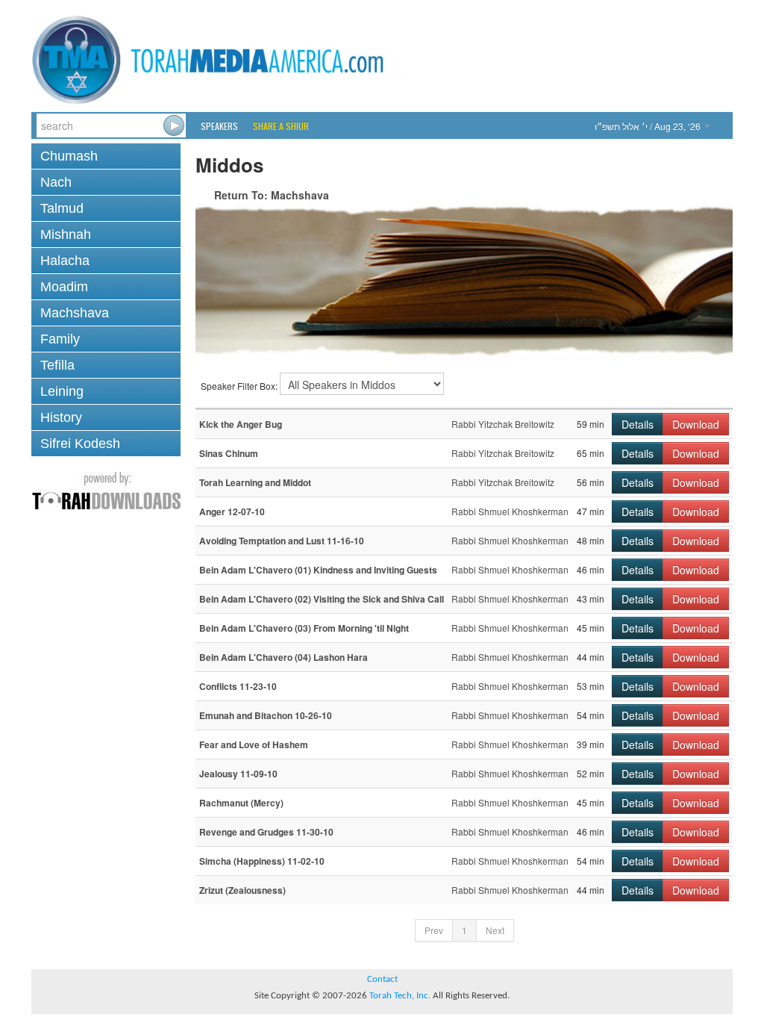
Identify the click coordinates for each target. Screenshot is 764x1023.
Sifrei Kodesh (80, 443)
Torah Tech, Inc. (399, 996)
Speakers (219, 125)
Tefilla (57, 365)
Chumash (69, 156)
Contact (382, 979)
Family (60, 339)
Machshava (74, 312)
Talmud (62, 208)
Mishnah (65, 234)
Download (695, 424)
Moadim (64, 286)
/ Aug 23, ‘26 (649, 125)
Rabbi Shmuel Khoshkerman (510, 511)
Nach (56, 182)
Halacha (65, 260)
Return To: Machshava (271, 194)
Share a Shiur (281, 125)
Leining (62, 391)
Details (637, 424)
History (61, 417)
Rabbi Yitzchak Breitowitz (502, 423)
